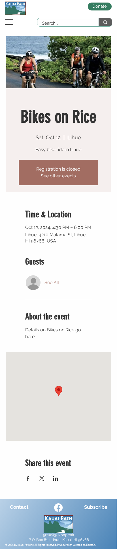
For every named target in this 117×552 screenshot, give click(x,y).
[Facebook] (58, 507)
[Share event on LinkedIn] (55, 478)
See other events (58, 176)
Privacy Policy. (64, 544)
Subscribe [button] (95, 507)
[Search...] (105, 22)
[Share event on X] (41, 478)
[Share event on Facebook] (28, 478)
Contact (19, 507)
